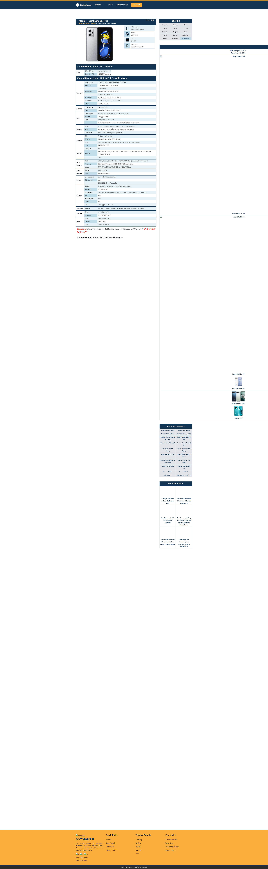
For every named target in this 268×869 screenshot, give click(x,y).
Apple (186, 32)
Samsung (165, 25)
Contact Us (110, 847)
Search (137, 5)
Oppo (186, 28)
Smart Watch (122, 5)
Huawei (164, 32)
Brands (108, 840)
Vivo (175, 28)
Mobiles (86, 23)
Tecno (165, 35)
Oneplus (175, 32)
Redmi (186, 25)
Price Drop (169, 843)
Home (81, 23)
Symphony (185, 35)
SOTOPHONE (85, 839)
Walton (175, 35)
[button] (103, 5)
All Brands (185, 38)
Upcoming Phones (172, 847)
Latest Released (171, 840)
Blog (110, 5)
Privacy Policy (111, 850)
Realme (175, 25)
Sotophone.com (130, 867)
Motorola (175, 38)
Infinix (165, 38)
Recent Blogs (170, 850)
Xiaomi (93, 23)
